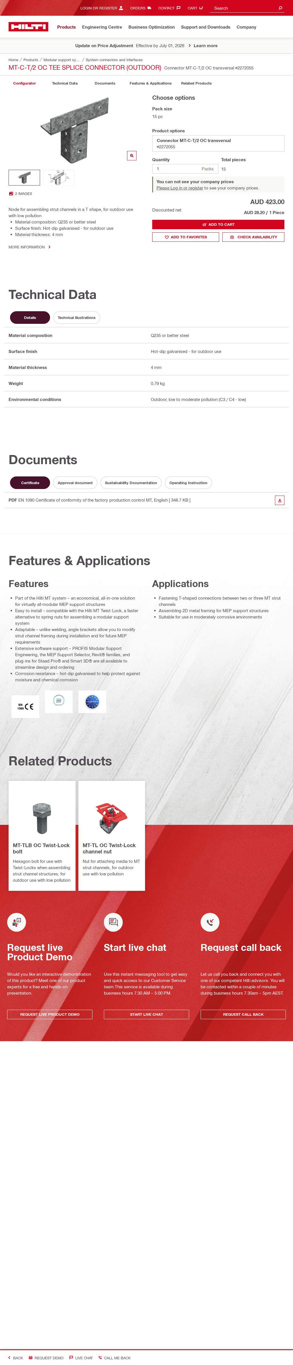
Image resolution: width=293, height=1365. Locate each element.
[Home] (28, 26)
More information (27, 247)
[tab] (24, 83)
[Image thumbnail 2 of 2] (59, 177)
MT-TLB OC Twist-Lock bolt (41, 848)
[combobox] (247, 8)
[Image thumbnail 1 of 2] (24, 177)
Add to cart (222, 224)
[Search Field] (280, 8)
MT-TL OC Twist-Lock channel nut (109, 848)
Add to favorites (189, 237)
